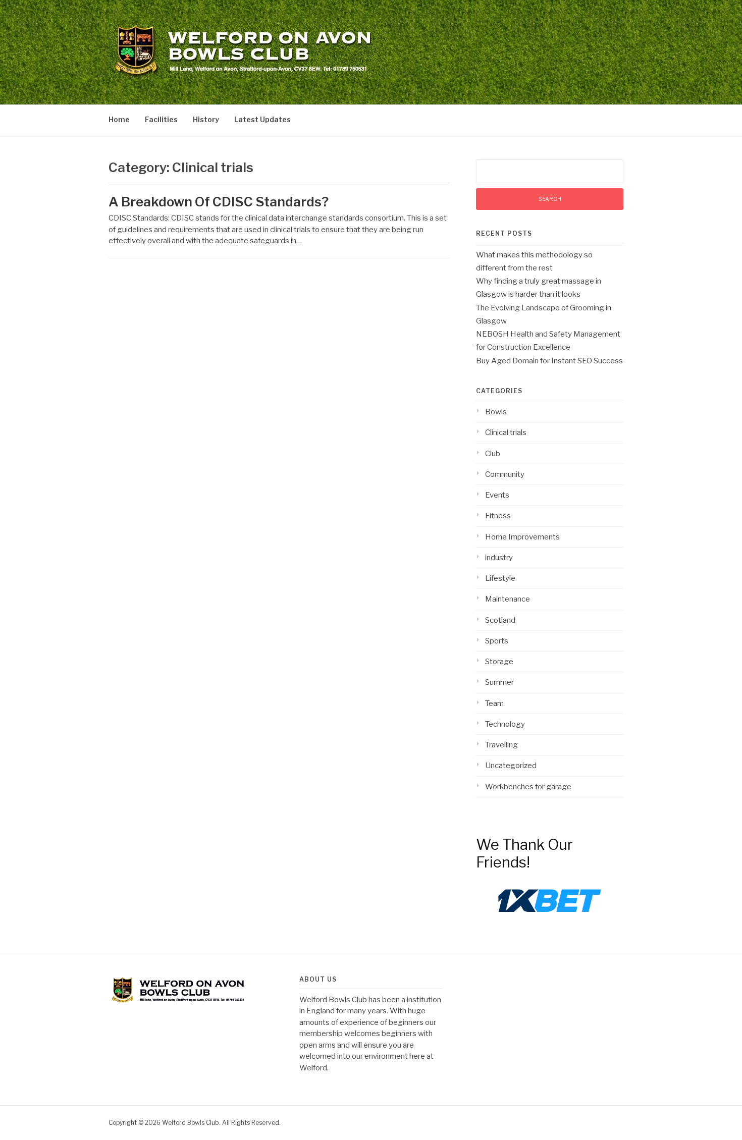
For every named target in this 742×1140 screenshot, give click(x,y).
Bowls (496, 411)
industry (499, 557)
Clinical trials (505, 432)
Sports (496, 640)
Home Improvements (522, 536)
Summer (499, 682)
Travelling (501, 744)
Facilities (161, 119)
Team (494, 703)
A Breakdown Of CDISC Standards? (219, 201)
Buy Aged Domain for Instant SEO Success (549, 360)
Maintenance (507, 599)
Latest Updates (262, 119)
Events (497, 495)
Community (504, 474)
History (206, 119)
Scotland (500, 620)
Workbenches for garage (528, 786)
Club (492, 453)
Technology (505, 724)
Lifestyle (500, 578)
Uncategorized (511, 765)
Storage (499, 661)
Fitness (498, 515)
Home (119, 119)
